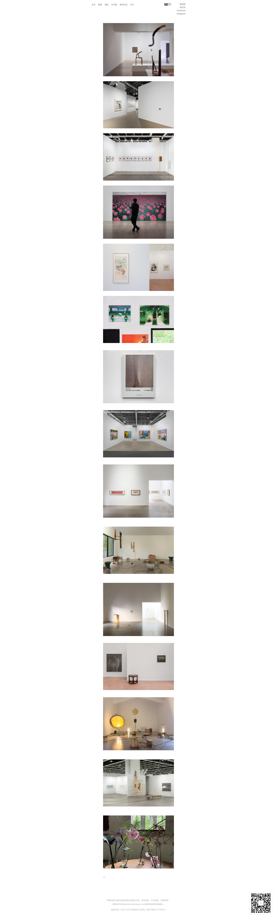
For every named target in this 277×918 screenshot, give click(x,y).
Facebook (181, 10)
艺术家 (114, 5)
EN (169, 4)
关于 (132, 5)
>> (104, 877)
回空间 (182, 7)
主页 (93, 5)
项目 (107, 5)
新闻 (100, 5)
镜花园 (182, 4)
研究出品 (123, 5)
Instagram (181, 14)
